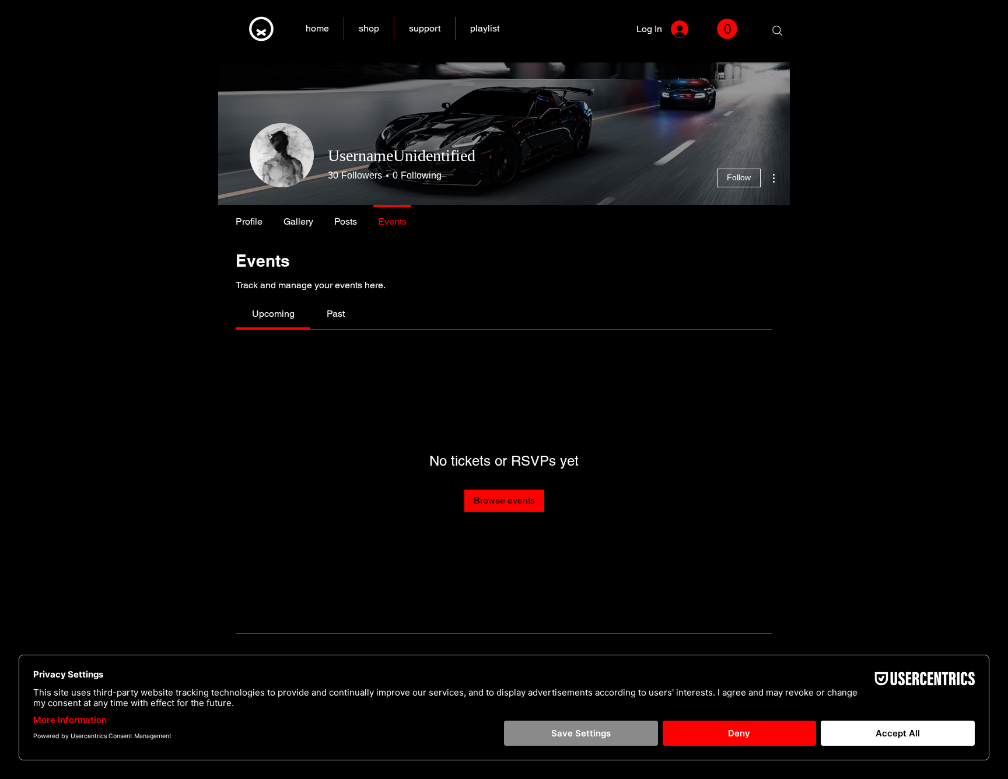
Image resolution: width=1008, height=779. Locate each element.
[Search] (777, 31)
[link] (727, 29)
